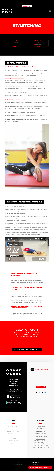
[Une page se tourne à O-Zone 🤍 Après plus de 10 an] (35, 375)
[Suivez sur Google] (45, 392)
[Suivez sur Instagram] (39, 392)
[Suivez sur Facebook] (36, 392)
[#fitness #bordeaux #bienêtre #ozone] (35, 381)
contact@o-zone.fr (13, 385)
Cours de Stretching (16, 63)
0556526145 (13, 383)
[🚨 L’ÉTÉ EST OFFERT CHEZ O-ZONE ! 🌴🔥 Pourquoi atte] (45, 381)
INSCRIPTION (27, 6)
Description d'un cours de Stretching (24, 202)
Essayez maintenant (28, 349)
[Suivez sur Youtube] (42, 392)
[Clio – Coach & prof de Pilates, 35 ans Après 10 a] (45, 375)
